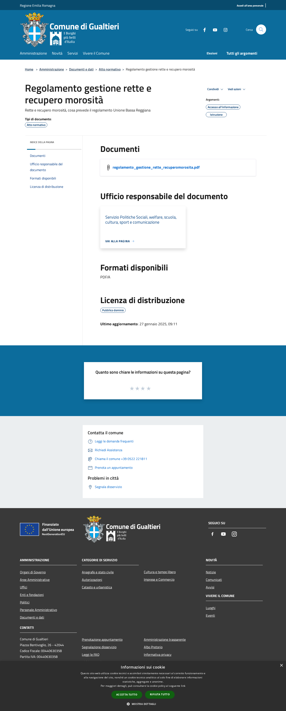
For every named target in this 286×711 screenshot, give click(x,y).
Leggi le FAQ (90, 654)
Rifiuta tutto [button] (160, 694)
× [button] (281, 665)
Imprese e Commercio (159, 579)
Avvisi (210, 587)
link (183, 686)
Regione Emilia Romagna (37, 5)
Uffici (23, 587)
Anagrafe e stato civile (98, 572)
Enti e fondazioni (32, 594)
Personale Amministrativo (38, 609)
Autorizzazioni (92, 579)
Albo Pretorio (153, 647)
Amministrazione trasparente (165, 639)
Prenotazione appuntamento (102, 639)
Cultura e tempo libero (160, 571)
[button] (143, 704)
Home (29, 69)
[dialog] (143, 686)
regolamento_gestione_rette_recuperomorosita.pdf (156, 167)
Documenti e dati (81, 69)
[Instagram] (224, 29)
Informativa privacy (157, 654)
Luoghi (210, 607)
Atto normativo (110, 69)
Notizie (211, 572)
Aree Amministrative (35, 579)
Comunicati (214, 579)
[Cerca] (261, 29)
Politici (25, 602)
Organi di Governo (33, 572)
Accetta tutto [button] (126, 694)
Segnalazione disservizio (99, 647)
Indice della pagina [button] (42, 142)
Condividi (213, 89)
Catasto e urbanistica (97, 587)
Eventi (210, 615)
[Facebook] (203, 29)
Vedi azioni (235, 89)
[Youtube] (213, 29)
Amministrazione (51, 69)
